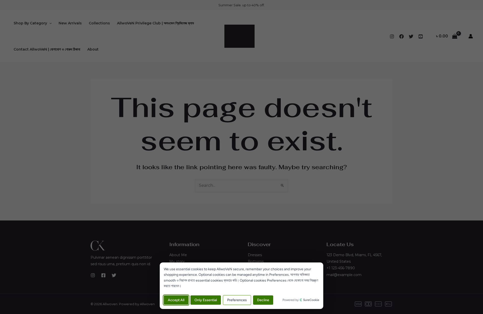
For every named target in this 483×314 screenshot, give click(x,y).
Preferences (237, 300)
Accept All (176, 300)
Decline (263, 300)
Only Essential (205, 300)
